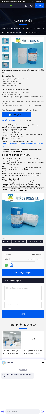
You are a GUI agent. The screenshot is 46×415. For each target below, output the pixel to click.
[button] (6, 66)
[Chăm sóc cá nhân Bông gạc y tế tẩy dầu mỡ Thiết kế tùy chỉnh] (27, 52)
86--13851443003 (37, 1)
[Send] (43, 411)
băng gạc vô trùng (34, 241)
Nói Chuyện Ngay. (40, 6)
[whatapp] (6, 265)
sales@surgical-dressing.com (14, 1)
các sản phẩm (12, 28)
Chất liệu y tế (26, 28)
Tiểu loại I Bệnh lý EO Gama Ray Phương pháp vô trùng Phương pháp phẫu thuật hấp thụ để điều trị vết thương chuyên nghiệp (12, 352)
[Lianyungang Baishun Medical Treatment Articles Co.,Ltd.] (11, 5)
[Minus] (43, 362)
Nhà (3, 28)
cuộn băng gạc (19, 241)
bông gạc (6, 241)
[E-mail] (11, 265)
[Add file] (2, 411)
